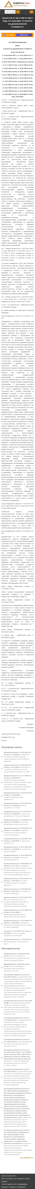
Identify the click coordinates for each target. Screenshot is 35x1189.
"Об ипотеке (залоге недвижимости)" (18, 857)
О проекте (12, 1187)
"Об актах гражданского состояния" (18, 805)
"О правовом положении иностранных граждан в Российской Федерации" (18, 831)
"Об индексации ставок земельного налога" (18, 941)
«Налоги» (4, 1181)
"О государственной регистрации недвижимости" (18, 796)
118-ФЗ (14, 102)
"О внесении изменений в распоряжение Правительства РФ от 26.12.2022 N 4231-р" (18, 1043)
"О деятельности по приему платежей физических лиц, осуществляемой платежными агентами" (18, 768)
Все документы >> (27, 1158)
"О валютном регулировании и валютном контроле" (18, 822)
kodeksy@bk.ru (22, 1184)
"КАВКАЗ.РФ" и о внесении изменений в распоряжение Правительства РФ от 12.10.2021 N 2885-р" (18, 1057)
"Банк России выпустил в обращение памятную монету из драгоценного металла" (16, 967)
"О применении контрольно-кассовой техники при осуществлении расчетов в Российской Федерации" (17, 757)
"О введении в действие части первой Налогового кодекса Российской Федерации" (18, 924)
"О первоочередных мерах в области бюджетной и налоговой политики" (18, 913)
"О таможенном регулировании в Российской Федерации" (18, 814)
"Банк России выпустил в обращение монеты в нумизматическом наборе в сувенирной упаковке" (16, 957)
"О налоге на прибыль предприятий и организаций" (18, 933)
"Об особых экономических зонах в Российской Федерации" (18, 882)
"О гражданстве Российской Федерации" (17, 891)
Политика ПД (21, 1187)
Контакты (4, 1187)
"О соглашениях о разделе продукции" (18, 849)
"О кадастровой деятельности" (18, 841)
